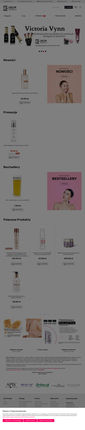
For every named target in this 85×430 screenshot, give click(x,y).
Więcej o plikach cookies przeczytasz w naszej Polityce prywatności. (19, 417)
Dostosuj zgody (30, 420)
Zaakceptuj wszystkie (45, 420)
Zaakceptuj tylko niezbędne (13, 420)
